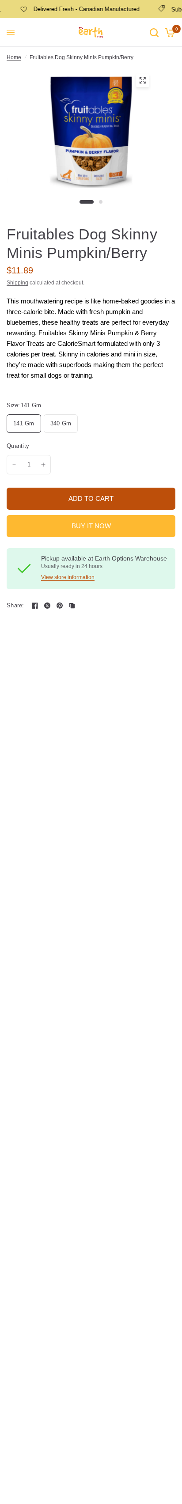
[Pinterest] (59, 605)
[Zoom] (142, 80)
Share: (15, 605)
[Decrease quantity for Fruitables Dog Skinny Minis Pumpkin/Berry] (14, 464)
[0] (168, 32)
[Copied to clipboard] (72, 605)
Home (14, 57)
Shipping (17, 283)
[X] (47, 605)
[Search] (154, 32)
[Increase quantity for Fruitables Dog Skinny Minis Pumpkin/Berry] (43, 464)
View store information (68, 577)
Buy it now (91, 526)
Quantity (18, 446)
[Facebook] (35, 605)
